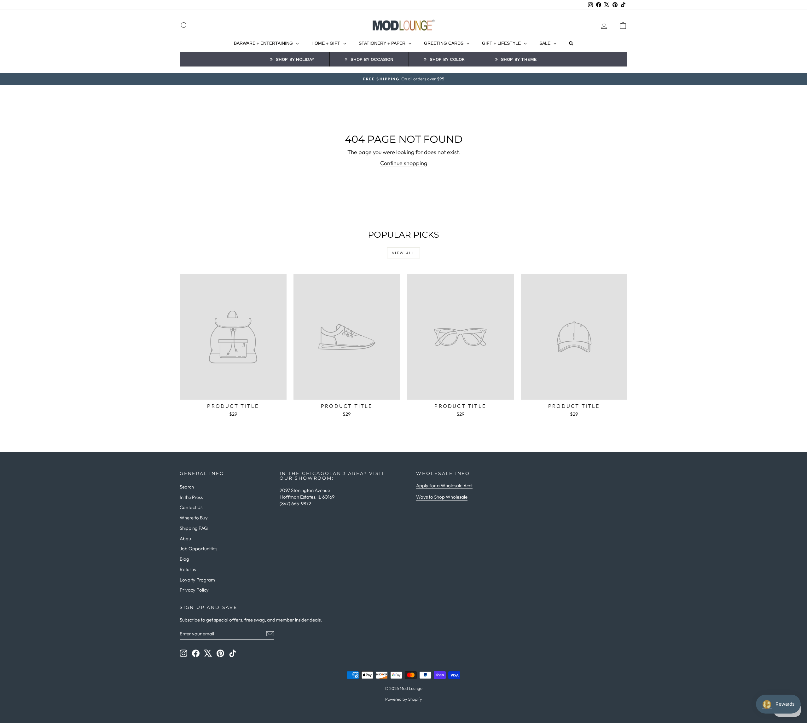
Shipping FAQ (194, 528)
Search (187, 487)
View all (403, 253)
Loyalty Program (197, 580)
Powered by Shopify (403, 699)
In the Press (191, 497)
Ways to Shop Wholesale (441, 497)
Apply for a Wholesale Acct (444, 486)
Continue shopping (403, 163)
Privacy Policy (194, 590)
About (186, 538)
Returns (188, 569)
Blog (184, 559)
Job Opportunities (198, 549)
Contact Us (191, 507)
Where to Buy (194, 518)
